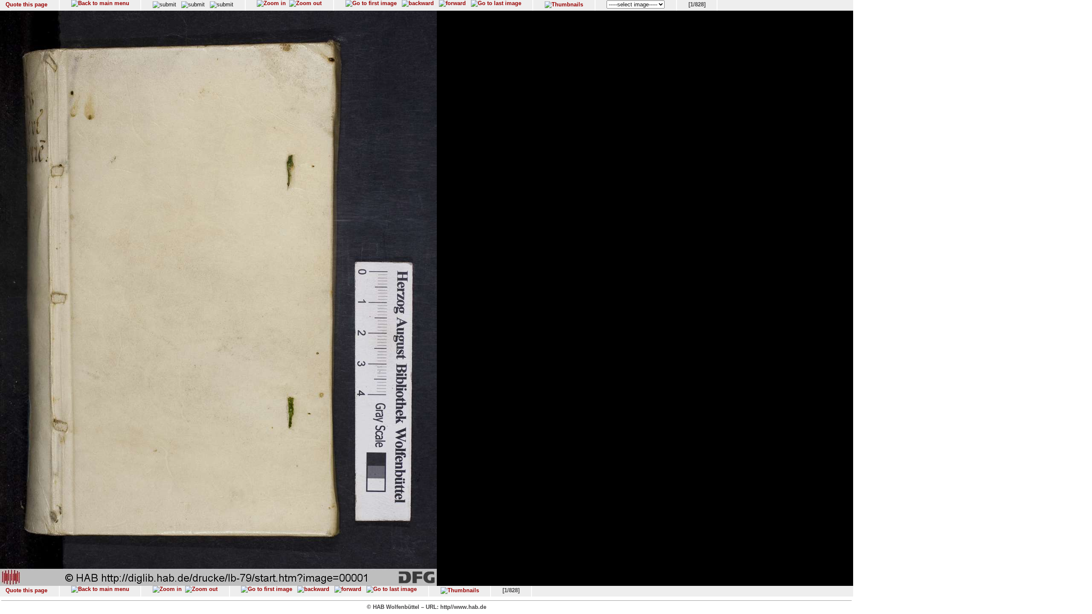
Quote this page (26, 4)
